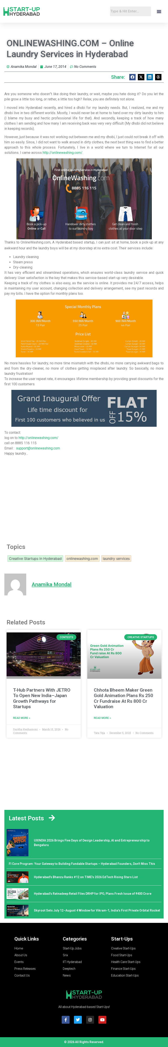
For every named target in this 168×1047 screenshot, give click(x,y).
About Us (20, 955)
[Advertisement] (84, 502)
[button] (159, 11)
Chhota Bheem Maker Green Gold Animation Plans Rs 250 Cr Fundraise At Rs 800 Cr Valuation (123, 698)
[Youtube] (102, 1020)
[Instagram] (90, 1020)
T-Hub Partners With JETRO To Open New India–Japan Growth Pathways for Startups (41, 698)
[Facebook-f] (66, 1020)
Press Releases (25, 968)
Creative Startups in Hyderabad (35, 558)
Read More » (21, 718)
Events (19, 962)
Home (18, 948)
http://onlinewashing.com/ (62, 153)
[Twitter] (78, 1020)
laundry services (116, 558)
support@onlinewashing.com (38, 448)
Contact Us (22, 975)
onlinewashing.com (82, 558)
